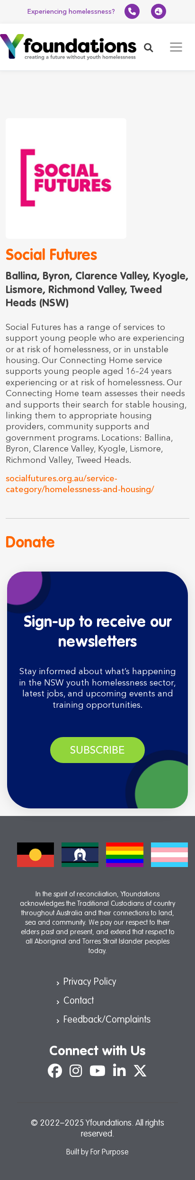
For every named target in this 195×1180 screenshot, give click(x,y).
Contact (78, 1001)
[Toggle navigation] (176, 47)
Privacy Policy (89, 982)
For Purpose (109, 1152)
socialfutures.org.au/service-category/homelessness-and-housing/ (80, 484)
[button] (148, 47)
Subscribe (97, 750)
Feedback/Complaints (107, 1020)
